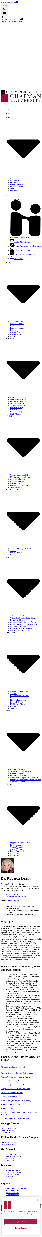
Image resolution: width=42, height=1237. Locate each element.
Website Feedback (12, 1193)
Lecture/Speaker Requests (16, 896)
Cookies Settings (21, 1228)
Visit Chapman (11, 1154)
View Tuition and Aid (14, 1156)
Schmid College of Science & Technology (16, 1101)
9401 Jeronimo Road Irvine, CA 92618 (8, 1143)
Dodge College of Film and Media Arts (15, 1089)
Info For (9, 117)
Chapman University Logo (11, 19)
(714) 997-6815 (6, 1132)
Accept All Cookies (21, 1222)
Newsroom (10, 1177)
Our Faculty (5, 21)
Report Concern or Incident (16, 1188)
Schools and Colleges (13, 1170)
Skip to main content (8, 2)
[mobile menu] (21, 98)
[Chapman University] (21, 93)
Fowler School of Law (9, 1097)
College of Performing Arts (11, 1081)
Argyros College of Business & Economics (17, 1073)
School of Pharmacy (8, 1108)
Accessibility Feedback (14, 1191)
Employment (10, 1160)
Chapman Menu (16, 21)
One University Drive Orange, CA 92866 (9, 1129)
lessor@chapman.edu (14, 900)
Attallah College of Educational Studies (15, 1077)
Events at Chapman (13, 1174)
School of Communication (10, 1104)
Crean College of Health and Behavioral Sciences (19, 1085)
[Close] (37, 1200)
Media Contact (12, 894)
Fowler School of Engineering (12, 1093)
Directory (9, 1179)
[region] (21, 1216)
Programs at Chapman (14, 1172)
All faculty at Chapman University (13, 1067)
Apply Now (10, 1158)
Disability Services (12, 1195)
